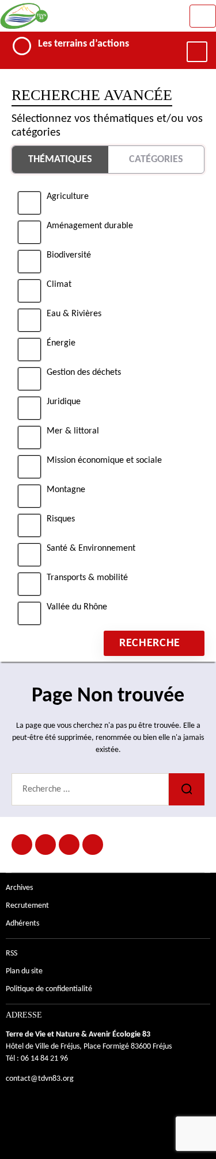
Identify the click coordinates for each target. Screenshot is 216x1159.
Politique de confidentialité (49, 989)
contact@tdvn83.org (40, 1078)
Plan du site (24, 971)
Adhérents (22, 923)
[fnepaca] (69, 844)
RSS (11, 953)
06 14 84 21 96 (44, 1058)
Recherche (149, 643)
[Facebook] (22, 844)
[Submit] (186, 789)
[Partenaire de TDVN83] (45, 844)
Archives (19, 888)
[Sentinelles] (92, 844)
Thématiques (60, 159)
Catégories (156, 159)
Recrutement (27, 905)
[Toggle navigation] (203, 16)
